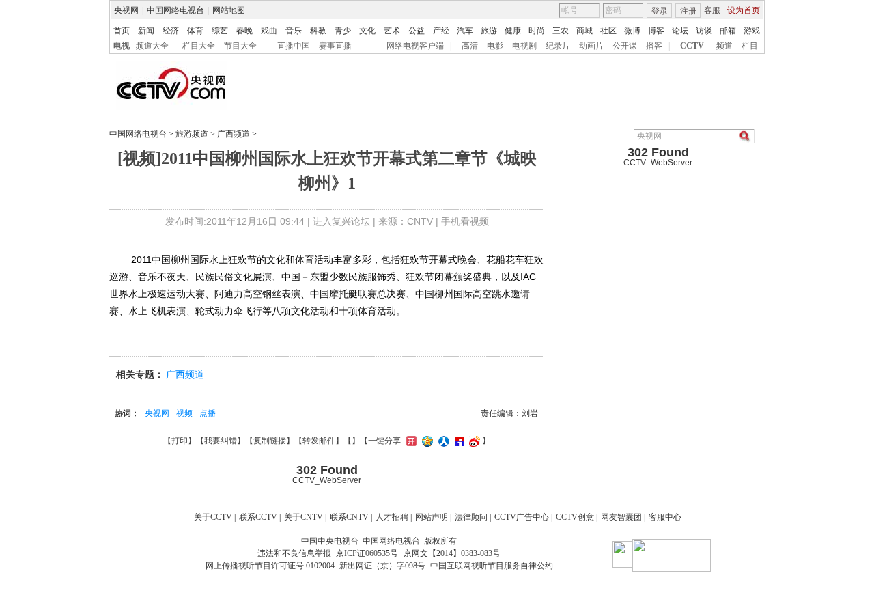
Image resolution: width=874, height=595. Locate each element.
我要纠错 (220, 440)
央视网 (126, 10)
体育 (195, 31)
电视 (121, 46)
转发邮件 (318, 440)
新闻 (146, 31)
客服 (712, 10)
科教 (318, 31)
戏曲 (269, 31)
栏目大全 (198, 46)
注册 (688, 11)
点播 (207, 413)
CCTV (692, 46)
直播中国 (293, 46)
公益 (416, 31)
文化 (367, 31)
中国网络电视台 (175, 10)
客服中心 (665, 517)
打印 (179, 440)
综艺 (220, 31)
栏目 (750, 46)
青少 (343, 31)
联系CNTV (349, 517)
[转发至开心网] (410, 440)
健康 (513, 31)
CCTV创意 (575, 517)
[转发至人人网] (442, 440)
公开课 (624, 46)
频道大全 (152, 46)
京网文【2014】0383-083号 (452, 553)
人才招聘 (392, 517)
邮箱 (728, 31)
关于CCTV (213, 517)
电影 (495, 46)
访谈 (704, 31)
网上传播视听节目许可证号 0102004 (270, 565)
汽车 (465, 31)
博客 (656, 31)
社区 (608, 31)
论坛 (680, 31)
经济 (171, 31)
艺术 (392, 31)
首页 (121, 31)
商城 (584, 31)
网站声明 (431, 517)
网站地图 (228, 10)
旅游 (489, 31)
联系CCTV (258, 517)
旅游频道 (191, 134)
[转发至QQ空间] (426, 440)
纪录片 (558, 46)
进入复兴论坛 (341, 221)
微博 (632, 31)
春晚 (244, 31)
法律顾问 (471, 517)
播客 (654, 46)
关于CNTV (303, 517)
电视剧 (524, 46)
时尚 (536, 31)
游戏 (752, 31)
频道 (724, 46)
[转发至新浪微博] (473, 440)
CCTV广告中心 (521, 517)
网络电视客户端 (415, 46)
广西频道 (233, 134)
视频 (184, 413)
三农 (560, 31)
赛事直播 (335, 46)
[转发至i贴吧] (457, 440)
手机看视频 (465, 221)
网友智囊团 (621, 517)
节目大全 (240, 46)
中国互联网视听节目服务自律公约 (491, 565)
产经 (441, 31)
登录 (659, 11)
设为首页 (743, 10)
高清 (470, 46)
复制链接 (269, 440)
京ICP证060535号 (367, 553)
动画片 (591, 46)
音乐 (293, 31)
